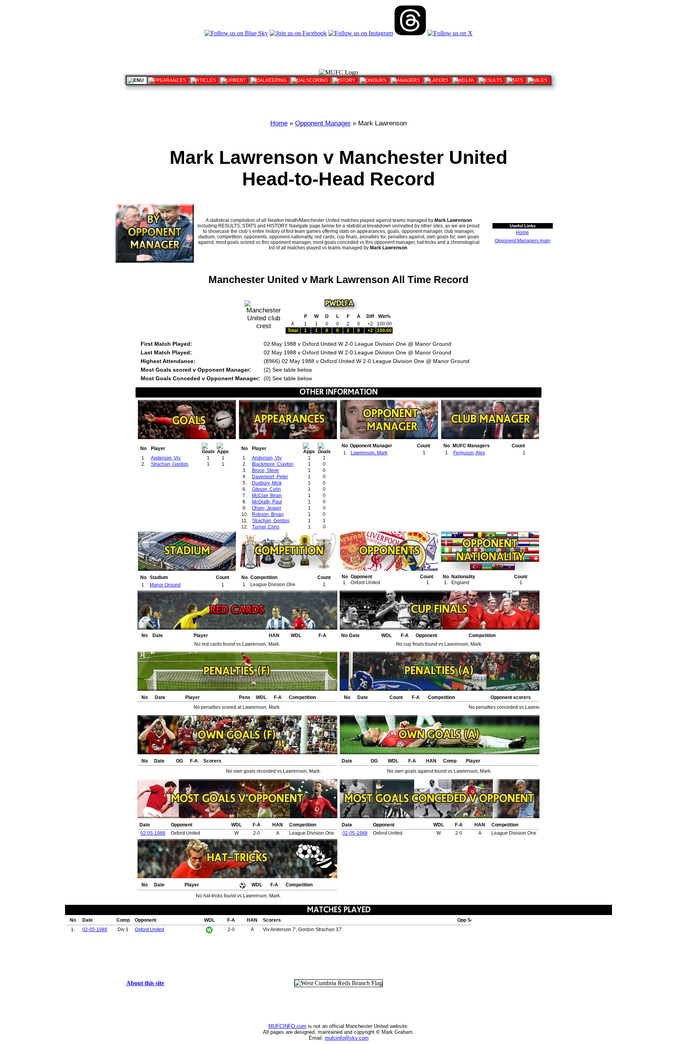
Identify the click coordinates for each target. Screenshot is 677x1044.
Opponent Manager (323, 123)
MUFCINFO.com (287, 1026)
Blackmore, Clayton (272, 464)
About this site (145, 983)
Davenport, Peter (270, 476)
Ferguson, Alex (469, 453)
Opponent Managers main (522, 240)
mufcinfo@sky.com (347, 1038)
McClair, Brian (267, 495)
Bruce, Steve (265, 470)
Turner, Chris (265, 527)
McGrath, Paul (267, 502)
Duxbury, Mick (267, 483)
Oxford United (149, 929)
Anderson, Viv (166, 458)
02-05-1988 (152, 833)
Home (279, 123)
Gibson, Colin (266, 489)
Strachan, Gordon (169, 464)
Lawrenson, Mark (369, 453)
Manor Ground (165, 585)
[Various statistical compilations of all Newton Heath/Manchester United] (516, 80)
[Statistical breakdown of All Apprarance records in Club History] (168, 80)
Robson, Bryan (268, 514)
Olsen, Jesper (266, 508)
